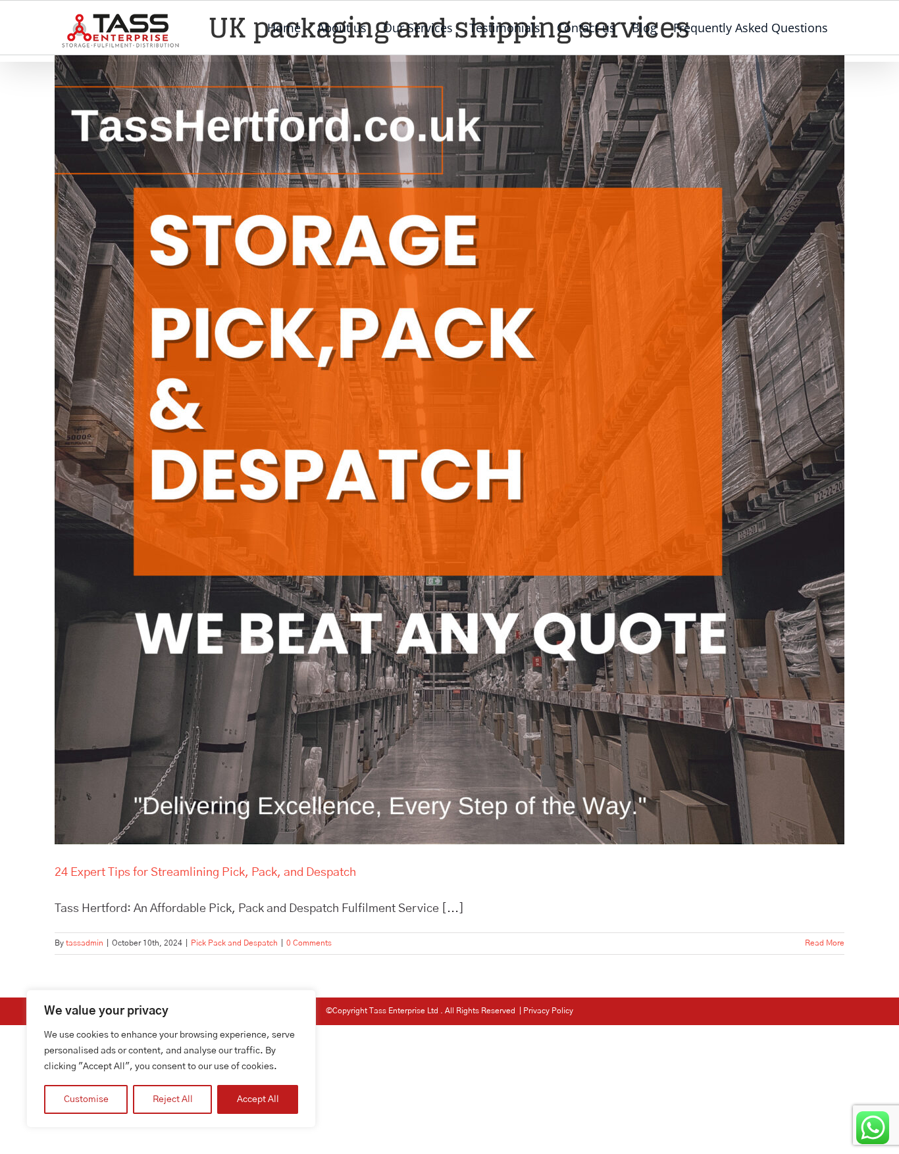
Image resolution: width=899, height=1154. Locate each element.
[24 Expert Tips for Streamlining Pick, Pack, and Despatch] (449, 449)
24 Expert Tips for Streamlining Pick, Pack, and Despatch (205, 872)
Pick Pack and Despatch (234, 943)
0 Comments (309, 943)
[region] (171, 1059)
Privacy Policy (548, 1011)
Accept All (258, 1099)
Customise (86, 1099)
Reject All (173, 1099)
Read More (824, 943)
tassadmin (84, 943)
